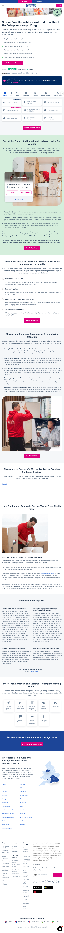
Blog (3, 880)
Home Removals (14, 101)
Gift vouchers (5, 863)
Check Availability (32, 320)
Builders (25, 863)
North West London (8, 810)
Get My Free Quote (32, 248)
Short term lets (58, 95)
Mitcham (22, 813)
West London (24, 821)
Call (60, 5)
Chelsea (4, 795)
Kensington (5, 802)
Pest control (26, 879)
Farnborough (24, 795)
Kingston (22, 810)
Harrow (22, 799)
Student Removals (14, 109)
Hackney (22, 824)
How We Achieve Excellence (5, 856)
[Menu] (3, 5)
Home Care (26, 903)
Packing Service (53, 110)
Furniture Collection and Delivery (33, 110)
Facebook (35, 881)
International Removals (31, 118)
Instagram (53, 881)
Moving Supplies (12, 118)
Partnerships (5, 877)
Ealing (4, 799)
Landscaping (26, 856)
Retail (18, 95)
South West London (8, 813)
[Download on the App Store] (37, 887)
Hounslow (23, 802)
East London (6, 824)
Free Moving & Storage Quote (32, 744)
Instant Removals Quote (32, 128)
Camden (4, 791)
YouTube (48, 881)
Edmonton (23, 791)
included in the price (47, 573)
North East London (26, 817)
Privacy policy (16, 869)
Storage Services (53, 102)
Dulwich (22, 788)
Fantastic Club (6, 861)
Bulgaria (57, 921)
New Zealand (21, 921)
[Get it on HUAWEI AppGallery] (37, 891)
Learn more (17, 82)
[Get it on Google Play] (48, 887)
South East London (8, 817)
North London (6, 806)
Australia (10, 921)
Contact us (15, 851)
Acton (4, 784)
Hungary (46, 921)
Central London (7, 828)
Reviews (14, 849)
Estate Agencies (45, 95)
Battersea (5, 788)
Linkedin (58, 881)
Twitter (39, 881)
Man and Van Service (31, 102)
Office (11, 95)
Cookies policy (16, 876)
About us (14, 846)
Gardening (25, 854)
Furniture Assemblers (51, 118)
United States (35, 921)
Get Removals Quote (12, 63)
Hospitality (35, 95)
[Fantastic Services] (32, 5)
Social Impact (5, 866)
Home (5, 95)
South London (6, 821)
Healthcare (26, 95)
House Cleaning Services (25, 849)
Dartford (22, 784)
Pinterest (44, 881)
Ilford (21, 806)
